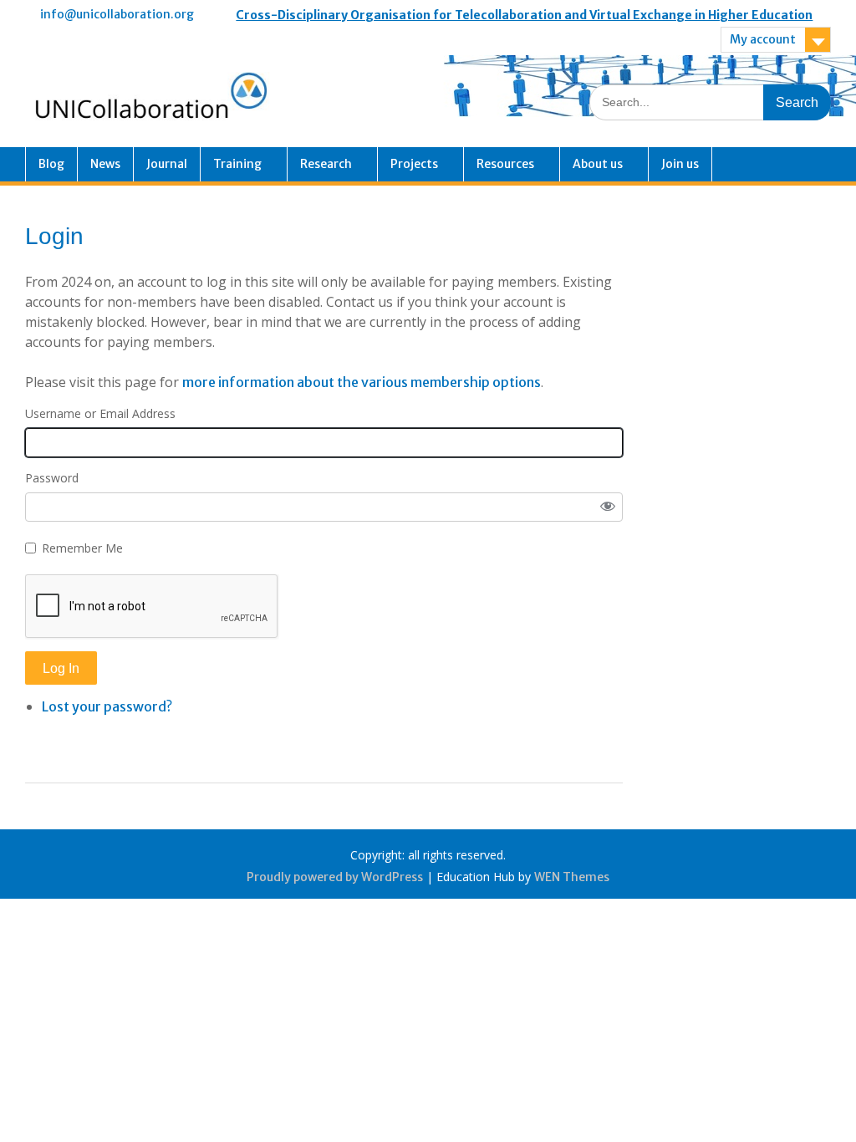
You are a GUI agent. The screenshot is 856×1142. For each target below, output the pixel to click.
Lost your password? (107, 706)
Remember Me (82, 548)
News (105, 163)
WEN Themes (571, 877)
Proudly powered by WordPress (335, 877)
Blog (51, 163)
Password (52, 478)
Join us (680, 163)
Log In (61, 668)
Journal (166, 163)
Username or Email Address (100, 413)
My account (763, 39)
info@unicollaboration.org (117, 14)
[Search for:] (710, 102)
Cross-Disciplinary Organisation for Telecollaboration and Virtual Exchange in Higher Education (524, 15)
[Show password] (608, 507)
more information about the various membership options (361, 382)
